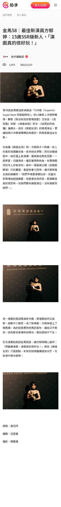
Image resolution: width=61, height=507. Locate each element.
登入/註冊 (40, 5)
